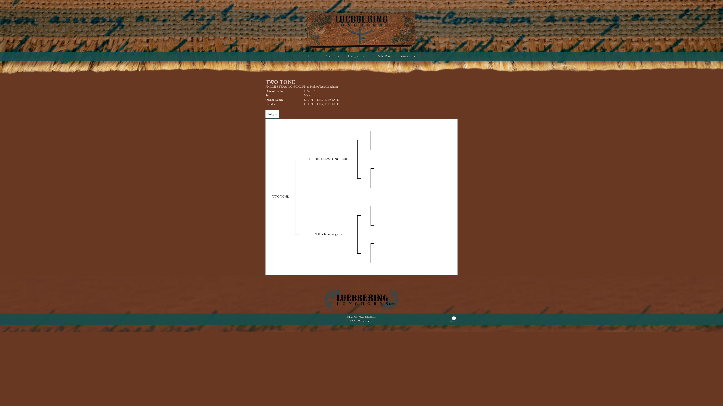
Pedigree (272, 114)
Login (373, 317)
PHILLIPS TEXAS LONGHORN (286, 87)
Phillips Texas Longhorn (324, 87)
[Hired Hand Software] (454, 320)
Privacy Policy (352, 317)
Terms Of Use (364, 317)
